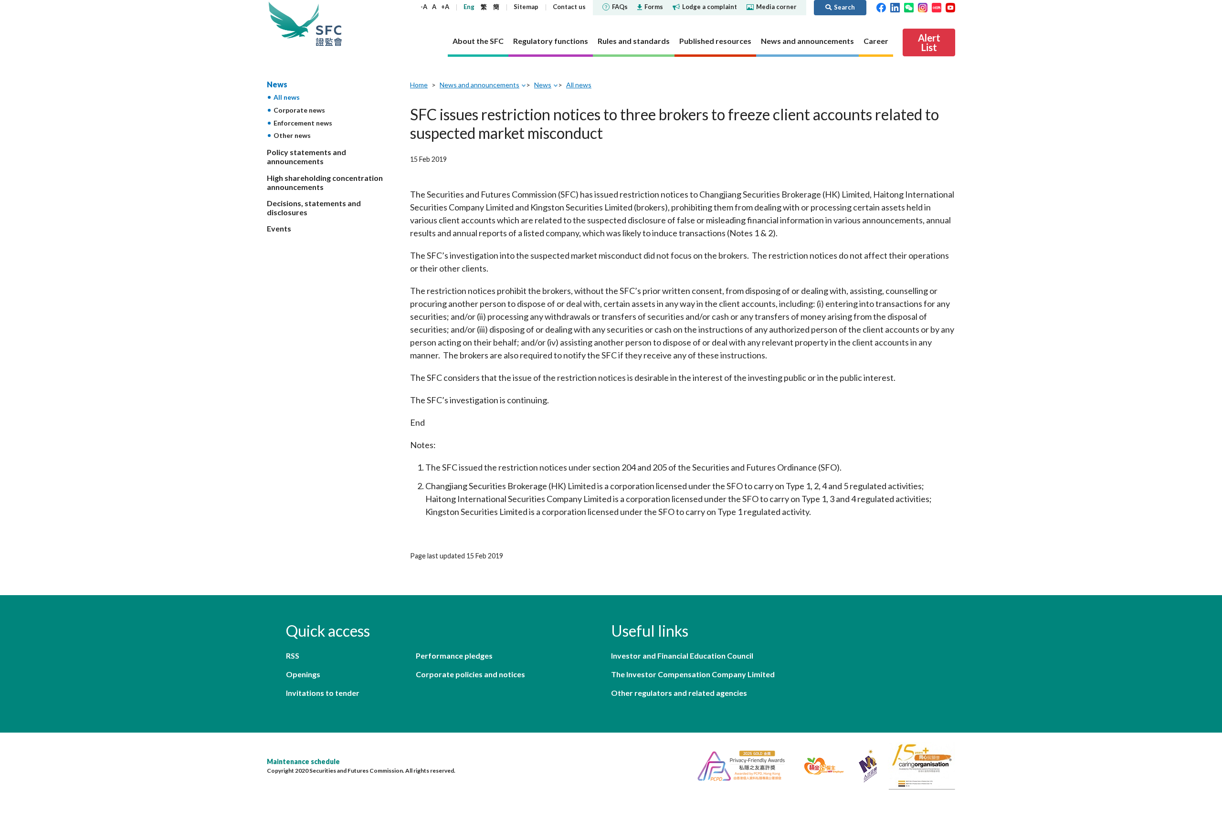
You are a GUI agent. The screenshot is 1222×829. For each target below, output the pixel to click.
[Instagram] (922, 6)
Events (279, 228)
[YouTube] (950, 6)
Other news (292, 135)
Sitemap (526, 6)
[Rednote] (936, 6)
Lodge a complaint (709, 6)
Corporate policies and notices (470, 674)
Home (419, 85)
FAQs (620, 6)
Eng (469, 6)
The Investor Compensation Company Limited (693, 674)
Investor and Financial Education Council (682, 655)
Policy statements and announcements (306, 156)
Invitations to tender (322, 692)
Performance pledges (454, 655)
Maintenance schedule (303, 761)
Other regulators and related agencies (679, 692)
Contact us (569, 6)
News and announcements (479, 85)
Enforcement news (303, 123)
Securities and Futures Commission (329, 23)
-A (424, 6)
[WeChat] (909, 6)
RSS (292, 655)
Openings (303, 674)
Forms (653, 6)
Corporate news (299, 110)
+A (445, 6)
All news (287, 97)
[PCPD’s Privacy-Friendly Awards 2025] (737, 764)
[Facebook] (881, 6)
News (277, 84)
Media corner (776, 6)
